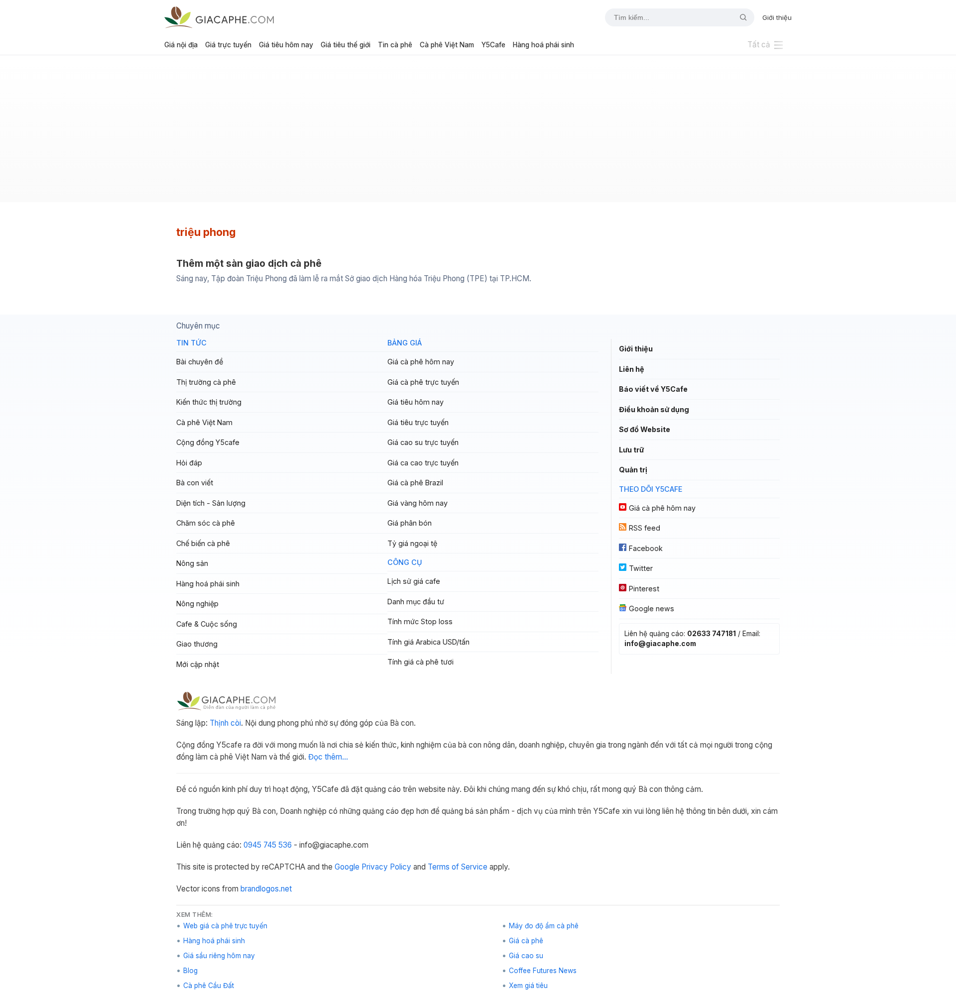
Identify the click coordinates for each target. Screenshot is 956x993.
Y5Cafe (493, 45)
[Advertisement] (478, 132)
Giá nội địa (181, 45)
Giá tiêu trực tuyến (418, 422)
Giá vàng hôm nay (417, 503)
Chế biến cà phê (203, 543)
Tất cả (758, 44)
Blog (190, 971)
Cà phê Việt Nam (447, 45)
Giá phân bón (409, 523)
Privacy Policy (386, 867)
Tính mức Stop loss (420, 621)
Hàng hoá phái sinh (543, 45)
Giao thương (197, 644)
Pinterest (644, 588)
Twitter (641, 568)
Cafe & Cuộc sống (206, 624)
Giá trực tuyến (228, 45)
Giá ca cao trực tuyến (423, 462)
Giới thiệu (777, 17)
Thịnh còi (225, 723)
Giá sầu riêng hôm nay (219, 956)
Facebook (646, 548)
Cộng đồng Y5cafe (207, 442)
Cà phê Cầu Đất (208, 986)
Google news (651, 608)
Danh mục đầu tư (415, 601)
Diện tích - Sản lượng (210, 503)
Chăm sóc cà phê (205, 523)
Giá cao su (526, 956)
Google (347, 867)
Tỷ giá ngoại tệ (412, 543)
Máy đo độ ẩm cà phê (544, 926)
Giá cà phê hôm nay (420, 361)
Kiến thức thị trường (208, 402)
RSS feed (644, 528)
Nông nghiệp (197, 603)
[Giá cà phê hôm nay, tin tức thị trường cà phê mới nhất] (219, 17)
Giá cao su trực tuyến (423, 442)
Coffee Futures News (543, 971)
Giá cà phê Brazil (415, 482)
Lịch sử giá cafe (413, 581)
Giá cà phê (526, 941)
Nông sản (192, 563)
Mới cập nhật (197, 664)
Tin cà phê (395, 45)
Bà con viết (194, 482)
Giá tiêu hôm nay (286, 45)
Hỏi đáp (189, 462)
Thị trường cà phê (206, 382)
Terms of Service (457, 867)
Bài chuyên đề (199, 361)
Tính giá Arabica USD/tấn (428, 642)
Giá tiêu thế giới (345, 45)
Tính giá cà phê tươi (420, 662)
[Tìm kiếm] (739, 17)
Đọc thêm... (328, 757)
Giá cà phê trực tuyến (423, 382)
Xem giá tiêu (528, 986)
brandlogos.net (266, 888)
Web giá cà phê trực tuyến (225, 926)
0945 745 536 (267, 845)
